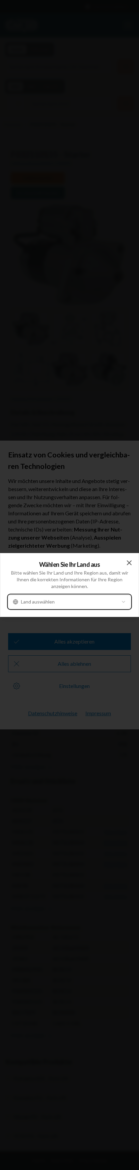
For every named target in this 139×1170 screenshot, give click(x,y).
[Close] (129, 563)
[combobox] (69, 602)
